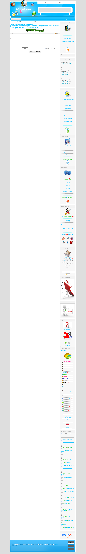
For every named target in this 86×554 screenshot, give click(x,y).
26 (72, 263)
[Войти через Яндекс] (70, 535)
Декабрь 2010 (67, 257)
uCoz (16, 545)
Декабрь (17, 21)
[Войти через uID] (63, 535)
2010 (14, 21)
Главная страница (41, 2)
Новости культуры (65, 83)
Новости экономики (65, 81)
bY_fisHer (27, 33)
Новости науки (64, 70)
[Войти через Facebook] (68, 535)
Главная (11, 21)
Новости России (16, 33)
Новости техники (64, 68)
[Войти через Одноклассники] (68, 537)
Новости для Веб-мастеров (66, 61)
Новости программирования (66, 63)
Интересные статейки (48, 2)
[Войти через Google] (72, 535)
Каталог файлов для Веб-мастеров (58, 2)
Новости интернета (65, 74)
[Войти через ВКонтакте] (65, 535)
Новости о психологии (65, 72)
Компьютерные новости (65, 65)
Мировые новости (65, 79)
